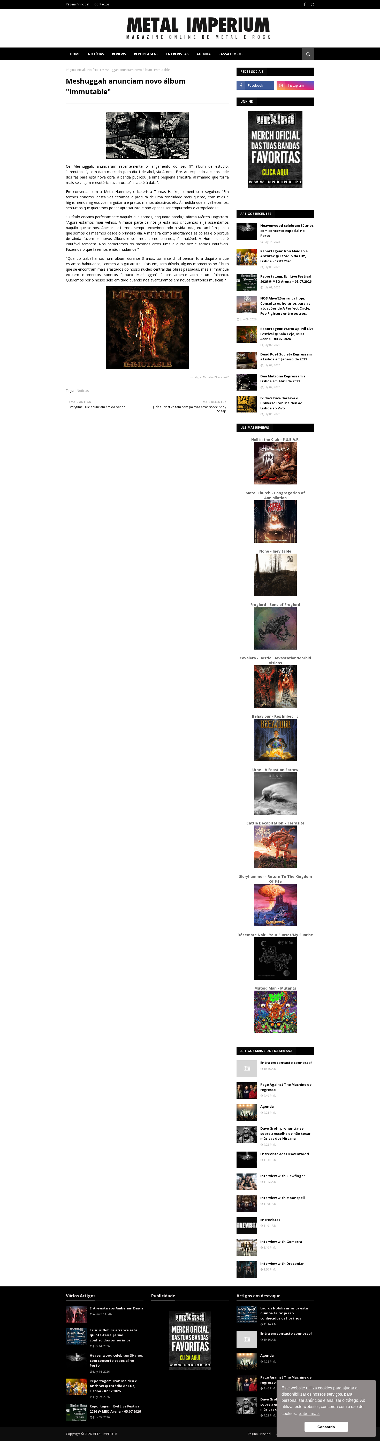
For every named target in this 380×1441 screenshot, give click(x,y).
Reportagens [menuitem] (146, 54)
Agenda (267, 1106)
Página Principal (77, 4)
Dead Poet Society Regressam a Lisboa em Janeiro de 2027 (286, 357)
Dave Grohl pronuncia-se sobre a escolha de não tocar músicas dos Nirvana (285, 1133)
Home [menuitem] (75, 54)
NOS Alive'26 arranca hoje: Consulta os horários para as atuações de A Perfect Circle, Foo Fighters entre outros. (285, 306)
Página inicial (75, 70)
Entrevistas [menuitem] (177, 54)
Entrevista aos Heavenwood (284, 1154)
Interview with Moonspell (282, 1197)
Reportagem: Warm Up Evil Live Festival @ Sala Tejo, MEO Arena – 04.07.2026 (287, 333)
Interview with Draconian (282, 1263)
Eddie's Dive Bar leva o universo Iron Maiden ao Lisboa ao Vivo (281, 403)
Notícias (93, 70)
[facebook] (304, 4)
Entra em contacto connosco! (286, 1062)
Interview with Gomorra (281, 1241)
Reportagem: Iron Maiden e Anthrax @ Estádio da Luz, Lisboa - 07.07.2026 (284, 256)
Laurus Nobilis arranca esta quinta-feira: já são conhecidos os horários (113, 1335)
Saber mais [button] (309, 1413)
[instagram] (312, 4)
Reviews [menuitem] (119, 54)
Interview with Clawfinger (282, 1175)
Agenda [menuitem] (203, 54)
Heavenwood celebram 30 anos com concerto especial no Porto (287, 230)
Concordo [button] (326, 1427)
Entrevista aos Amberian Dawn (116, 1308)
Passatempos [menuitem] (231, 54)
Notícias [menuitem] (96, 54)
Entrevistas (270, 1219)
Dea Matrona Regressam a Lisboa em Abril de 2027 (283, 379)
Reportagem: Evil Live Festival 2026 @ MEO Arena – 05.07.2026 (285, 279)
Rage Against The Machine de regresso (285, 1087)
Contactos (101, 4)
